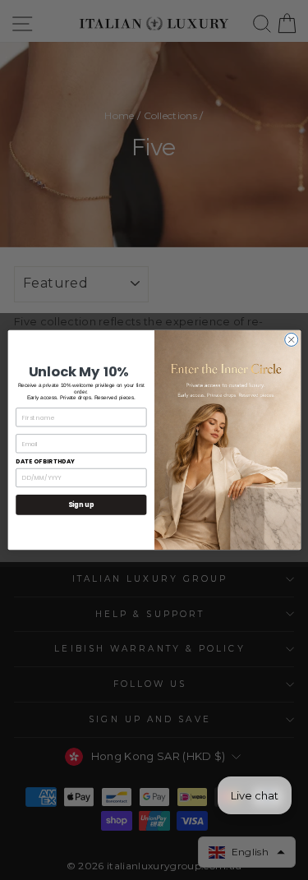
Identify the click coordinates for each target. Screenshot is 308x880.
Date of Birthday (45, 461)
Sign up (80, 504)
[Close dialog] (290, 339)
